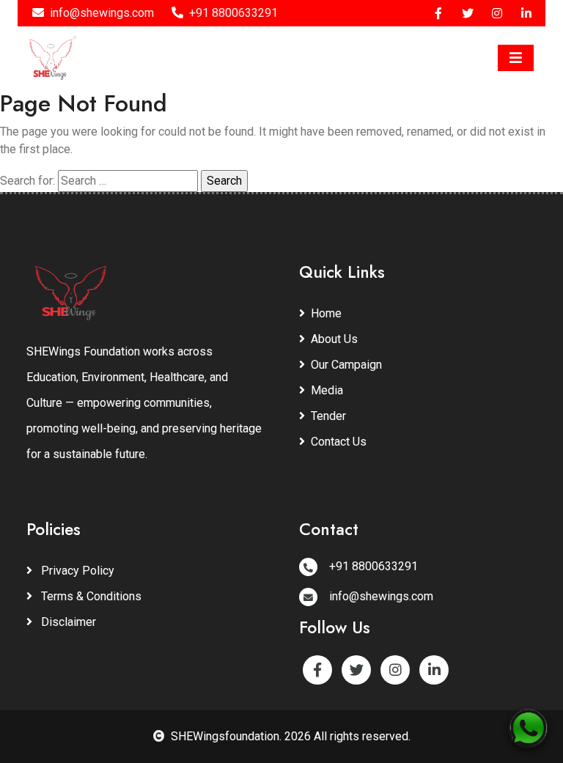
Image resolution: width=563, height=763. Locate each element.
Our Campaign (346, 365)
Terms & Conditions (89, 596)
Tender (328, 416)
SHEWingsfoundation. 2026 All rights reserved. (291, 736)
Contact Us (339, 442)
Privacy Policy (76, 571)
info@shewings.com (102, 13)
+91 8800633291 (233, 13)
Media (327, 390)
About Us (334, 339)
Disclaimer (67, 622)
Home (326, 313)
